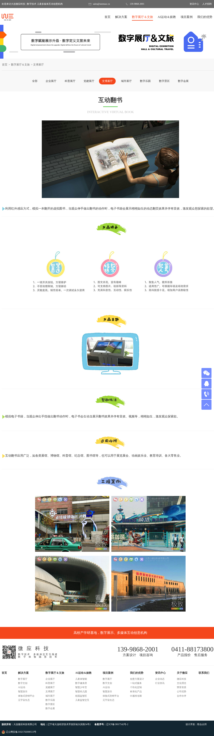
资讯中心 (194, 4)
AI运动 (21, 687)
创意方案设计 (137, 679)
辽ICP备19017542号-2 (117, 724)
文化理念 (181, 683)
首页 (107, 17)
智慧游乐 (22, 691)
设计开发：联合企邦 (196, 724)
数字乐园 (145, 81)
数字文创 (22, 683)
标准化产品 (136, 691)
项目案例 (187, 18)
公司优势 (181, 691)
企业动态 (160, 679)
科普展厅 (70, 81)
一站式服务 (136, 683)
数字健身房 (81, 683)
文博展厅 (107, 81)
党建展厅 (89, 81)
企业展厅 (51, 81)
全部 (34, 81)
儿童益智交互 (82, 700)
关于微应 (182, 672)
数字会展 (183, 81)
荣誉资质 (181, 687)
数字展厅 (22, 679)
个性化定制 (136, 687)
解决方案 (121, 18)
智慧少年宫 (81, 687)
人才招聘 (207, 4)
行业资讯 (160, 683)
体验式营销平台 (26, 696)
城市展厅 (126, 81)
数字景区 (164, 81)
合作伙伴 (181, 696)
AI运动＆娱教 (167, 18)
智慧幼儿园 (81, 691)
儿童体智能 (81, 679)
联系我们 (204, 672)
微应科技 (181, 679)
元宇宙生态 (24, 700)
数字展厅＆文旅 (142, 18)
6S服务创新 (136, 696)
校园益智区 (81, 696)
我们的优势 (204, 18)
